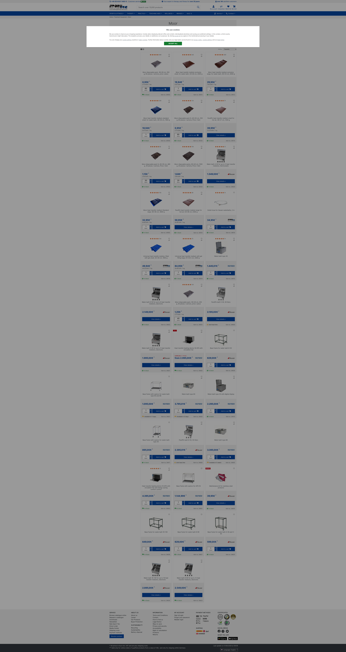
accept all (177, 36)
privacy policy (198, 40)
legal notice (220, 40)
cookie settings (127, 40)
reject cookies (143, 40)
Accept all (173, 43)
